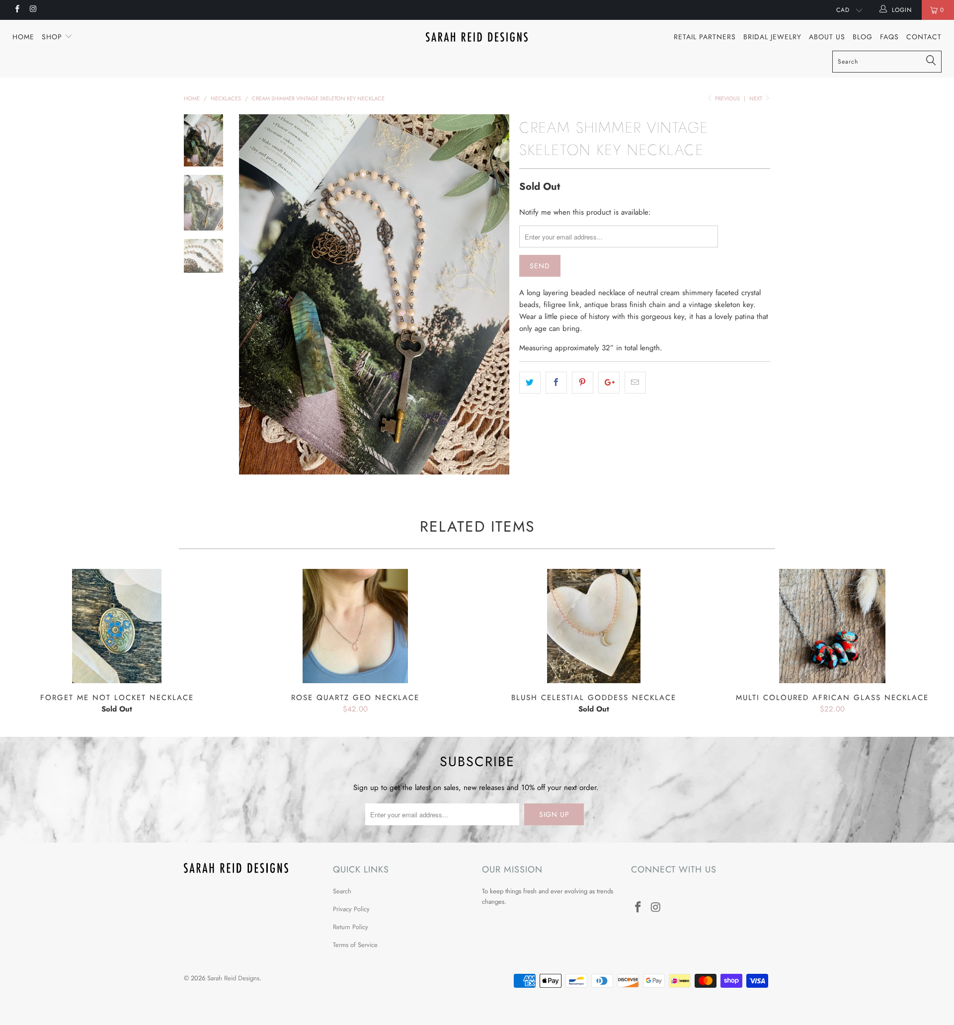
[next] (495, 294)
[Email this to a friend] (635, 383)
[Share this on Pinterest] (582, 383)
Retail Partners (705, 37)
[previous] (253, 294)
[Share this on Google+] (609, 383)
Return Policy (350, 927)
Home (23, 37)
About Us (827, 37)
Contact (924, 37)
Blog (863, 37)
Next (756, 98)
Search (342, 891)
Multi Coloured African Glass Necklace (832, 626)
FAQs (889, 37)
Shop (53, 37)
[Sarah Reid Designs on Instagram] (32, 9)
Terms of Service (355, 944)
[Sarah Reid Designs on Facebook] (16, 9)
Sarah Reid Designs (233, 978)
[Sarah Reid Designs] (476, 37)
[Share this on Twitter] (530, 383)
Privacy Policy (351, 909)
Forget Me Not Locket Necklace (117, 626)
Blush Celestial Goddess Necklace (594, 626)
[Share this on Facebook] (556, 383)
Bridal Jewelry (772, 37)
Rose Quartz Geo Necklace (355, 626)
